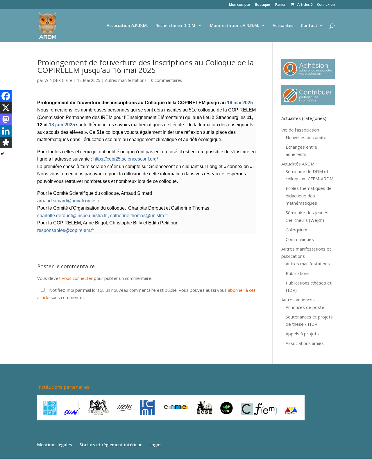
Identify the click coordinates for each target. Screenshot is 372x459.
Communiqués (300, 239)
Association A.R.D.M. (127, 26)
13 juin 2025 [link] (62, 124)
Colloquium (296, 230)
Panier (280, 5)
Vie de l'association (300, 130)
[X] (6, 108)
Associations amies (305, 343)
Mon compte (239, 5)
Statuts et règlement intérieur (110, 444)
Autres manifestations (125, 80)
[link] (240, 102)
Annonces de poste (305, 307)
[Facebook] (6, 96)
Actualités (283, 26)
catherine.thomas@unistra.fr (139, 215)
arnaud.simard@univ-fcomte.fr (68, 200)
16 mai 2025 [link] (240, 102)
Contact (309, 26)
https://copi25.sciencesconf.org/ (125, 158)
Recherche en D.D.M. (175, 26)
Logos (155, 444)
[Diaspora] (6, 142)
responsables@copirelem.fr (65, 230)
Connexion (326, 5)
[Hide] (2, 154)
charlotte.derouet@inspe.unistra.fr (72, 215)
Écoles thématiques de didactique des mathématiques (309, 195)
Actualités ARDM (297, 164)
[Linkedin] (6, 131)
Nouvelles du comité (306, 137)
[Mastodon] (6, 119)
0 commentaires (166, 80)
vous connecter (77, 278)
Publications (298, 273)
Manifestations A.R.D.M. (234, 26)
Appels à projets (302, 333)
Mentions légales (54, 444)
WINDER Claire (58, 80)
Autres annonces (298, 300)
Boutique (262, 5)
